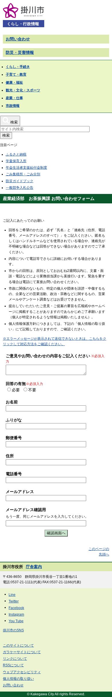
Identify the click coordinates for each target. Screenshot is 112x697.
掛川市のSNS (13, 630)
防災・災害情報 (20, 52)
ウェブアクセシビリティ (22, 672)
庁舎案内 (34, 566)
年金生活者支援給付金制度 (26, 168)
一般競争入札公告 (19, 188)
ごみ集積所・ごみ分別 (23, 174)
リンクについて (15, 659)
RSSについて (13, 665)
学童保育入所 (16, 161)
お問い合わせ (18, 39)
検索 (6, 135)
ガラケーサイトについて (22, 652)
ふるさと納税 (16, 154)
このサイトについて (18, 645)
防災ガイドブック (19, 181)
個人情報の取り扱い (18, 679)
